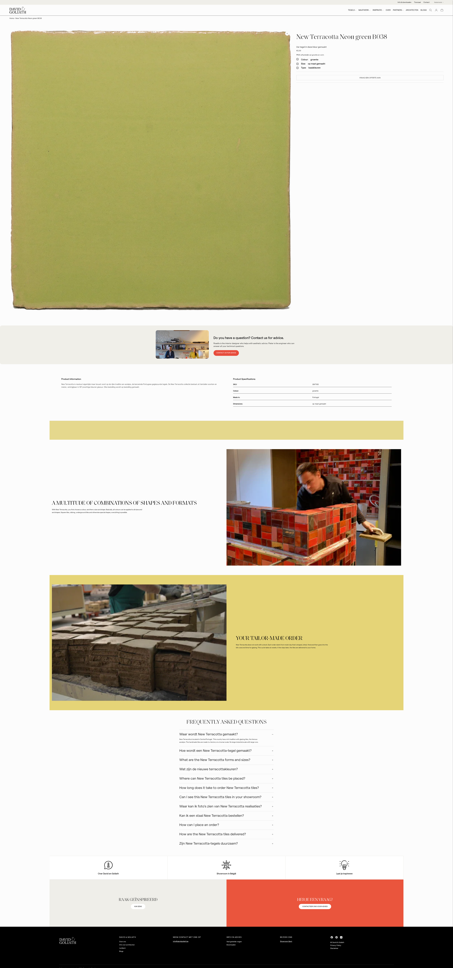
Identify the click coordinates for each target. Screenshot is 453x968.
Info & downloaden (404, 2)
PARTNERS (397, 10)
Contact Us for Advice (226, 353)
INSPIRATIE (377, 10)
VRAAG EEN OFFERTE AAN (370, 78)
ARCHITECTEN (412, 10)
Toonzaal (417, 2)
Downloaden (231, 945)
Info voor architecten (127, 945)
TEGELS (351, 10)
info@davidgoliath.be (180, 941)
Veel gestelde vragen (234, 942)
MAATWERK (364, 10)
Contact (427, 2)
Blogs (121, 951)
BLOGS (424, 10)
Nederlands (438, 2)
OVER (388, 10)
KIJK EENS (138, 906)
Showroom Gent (286, 941)
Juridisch (122, 948)
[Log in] (436, 10)
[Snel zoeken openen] (430, 10)
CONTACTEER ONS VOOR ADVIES (315, 906)
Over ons (122, 942)
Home (11, 18)
